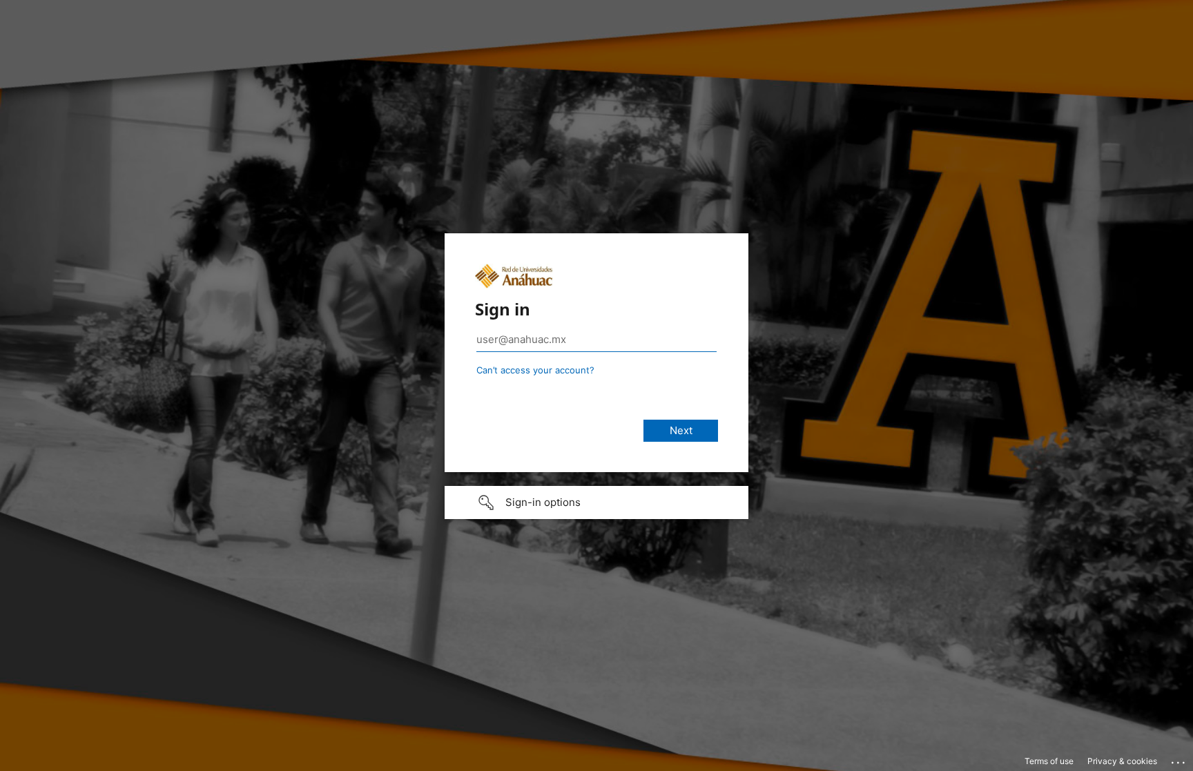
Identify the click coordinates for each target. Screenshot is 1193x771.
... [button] (1179, 759)
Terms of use (1049, 761)
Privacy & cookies (1122, 761)
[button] (596, 502)
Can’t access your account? (535, 369)
